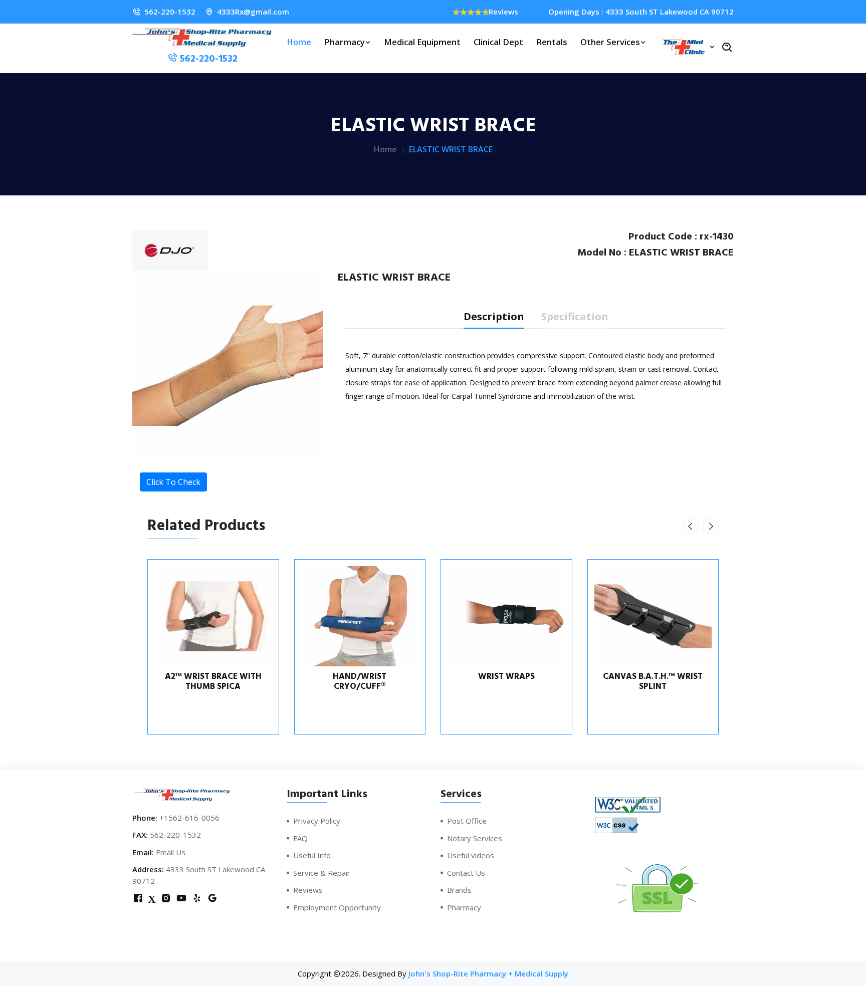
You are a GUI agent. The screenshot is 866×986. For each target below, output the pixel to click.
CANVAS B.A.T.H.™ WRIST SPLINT (653, 681)
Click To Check (173, 481)
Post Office (467, 821)
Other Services (610, 42)
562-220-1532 (169, 12)
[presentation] (691, 526)
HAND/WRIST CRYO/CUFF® (359, 681)
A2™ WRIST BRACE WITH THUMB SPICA (213, 681)
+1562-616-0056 (189, 818)
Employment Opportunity (337, 907)
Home (299, 42)
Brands (459, 890)
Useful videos (470, 855)
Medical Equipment (422, 42)
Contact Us (466, 873)
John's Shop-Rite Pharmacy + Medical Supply (488, 973)
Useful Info (312, 855)
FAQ (300, 838)
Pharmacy (344, 42)
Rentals (551, 42)
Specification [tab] (574, 316)
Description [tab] (494, 316)
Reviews (503, 12)
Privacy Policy (316, 821)
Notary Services (474, 838)
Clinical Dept (498, 42)
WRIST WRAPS (506, 676)
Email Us (170, 852)
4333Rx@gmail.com (253, 12)
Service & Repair (321, 873)
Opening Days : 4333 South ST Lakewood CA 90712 (641, 12)
